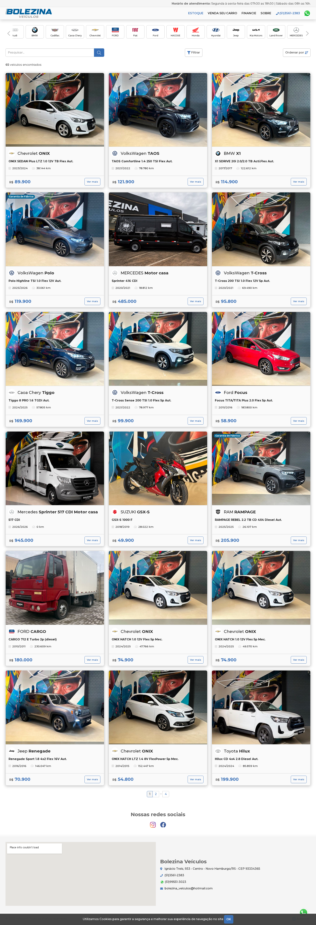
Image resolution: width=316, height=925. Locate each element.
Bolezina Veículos (29, 13)
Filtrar (195, 52)
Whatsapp (307, 13)
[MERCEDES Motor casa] (158, 229)
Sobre (266, 13)
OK (228, 919)
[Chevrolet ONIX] (55, 110)
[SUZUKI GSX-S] (158, 468)
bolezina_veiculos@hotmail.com (188, 888)
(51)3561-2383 (174, 875)
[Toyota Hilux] (261, 707)
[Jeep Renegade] (55, 707)
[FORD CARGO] (55, 588)
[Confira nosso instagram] (153, 823)
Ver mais (92, 181)
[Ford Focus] (261, 349)
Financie (249, 13)
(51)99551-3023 (175, 882)
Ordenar (294, 52)
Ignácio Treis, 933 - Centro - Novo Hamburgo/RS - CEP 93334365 (212, 868)
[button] (9, 33)
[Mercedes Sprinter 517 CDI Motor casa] (55, 468)
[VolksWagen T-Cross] (261, 229)
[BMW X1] (261, 110)
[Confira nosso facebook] (163, 823)
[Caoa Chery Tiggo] (55, 349)
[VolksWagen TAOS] (158, 110)
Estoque (195, 13)
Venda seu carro (222, 13)
